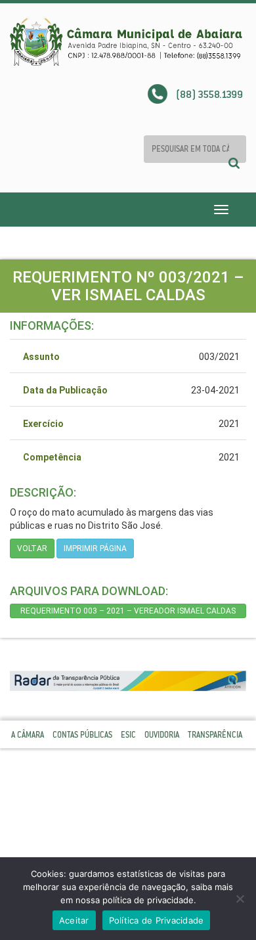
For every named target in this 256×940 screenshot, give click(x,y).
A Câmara (27, 735)
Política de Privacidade (156, 920)
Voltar (32, 548)
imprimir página (95, 548)
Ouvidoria (161, 735)
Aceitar (74, 920)
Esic (128, 735)
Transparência (215, 735)
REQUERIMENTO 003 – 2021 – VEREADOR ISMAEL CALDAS (128, 610)
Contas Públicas (82, 735)
